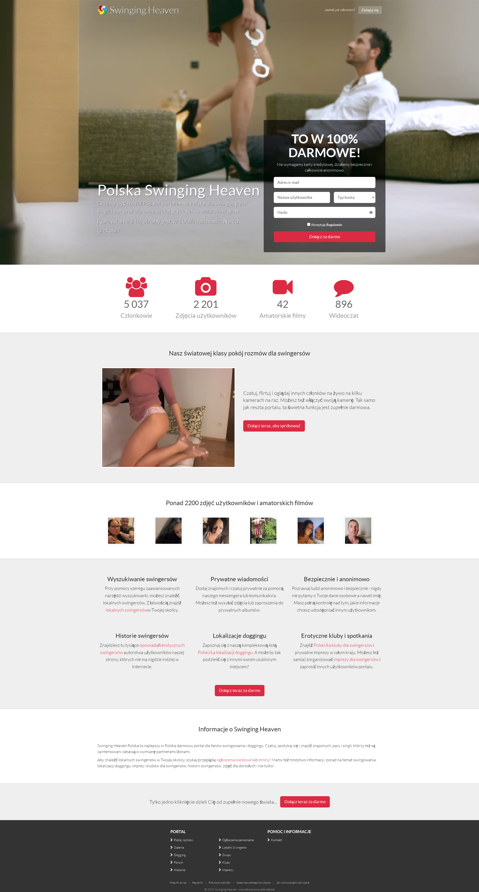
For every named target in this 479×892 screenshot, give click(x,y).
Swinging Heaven (143, 9)
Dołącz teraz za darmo (239, 690)
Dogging (180, 855)
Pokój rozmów (184, 840)
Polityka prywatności (220, 882)
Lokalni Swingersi (234, 847)
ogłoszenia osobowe (234, 759)
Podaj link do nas (178, 882)
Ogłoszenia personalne (238, 840)
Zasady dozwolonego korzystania (253, 882)
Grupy (226, 855)
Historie (179, 870)
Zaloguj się (369, 10)
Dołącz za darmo (324, 236)
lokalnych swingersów (126, 610)
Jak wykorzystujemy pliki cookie (292, 882)
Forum (178, 862)
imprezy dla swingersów (356, 659)
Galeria (179, 847)
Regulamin (334, 225)
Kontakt (276, 840)
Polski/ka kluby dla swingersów (343, 645)
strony (264, 759)
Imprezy (228, 870)
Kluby (226, 862)
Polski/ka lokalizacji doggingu (225, 652)
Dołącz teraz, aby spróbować (274, 425)
